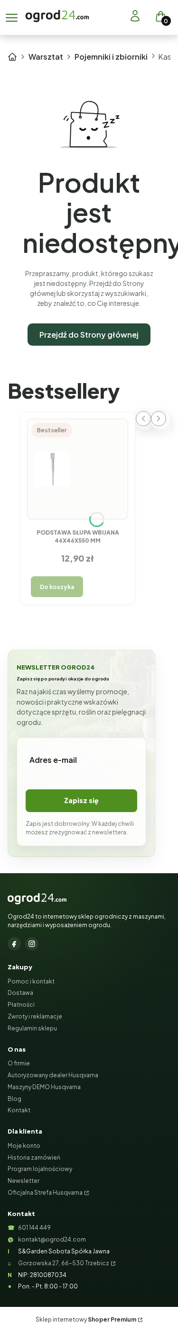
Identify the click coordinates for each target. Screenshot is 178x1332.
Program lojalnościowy (40, 1168)
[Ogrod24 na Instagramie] (31, 943)
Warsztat (45, 57)
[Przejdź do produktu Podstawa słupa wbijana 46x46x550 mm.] (78, 469)
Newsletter (23, 1180)
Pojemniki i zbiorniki (111, 57)
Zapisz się (81, 800)
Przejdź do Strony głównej (89, 335)
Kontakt (19, 1110)
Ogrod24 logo (57, 16)
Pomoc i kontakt (31, 981)
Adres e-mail (53, 760)
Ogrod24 (12, 57)
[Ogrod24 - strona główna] (37, 899)
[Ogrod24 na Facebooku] (14, 943)
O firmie (19, 1063)
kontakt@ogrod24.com (52, 1239)
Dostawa (20, 992)
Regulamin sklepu (32, 1028)
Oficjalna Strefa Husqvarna (45, 1192)
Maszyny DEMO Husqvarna (44, 1087)
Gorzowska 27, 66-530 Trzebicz (63, 1263)
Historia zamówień (34, 1157)
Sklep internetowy (86, 1319)
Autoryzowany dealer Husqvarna (53, 1075)
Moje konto (24, 1145)
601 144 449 (34, 1227)
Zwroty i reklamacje (35, 1016)
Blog (14, 1098)
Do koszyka (57, 586)
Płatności (21, 1004)
